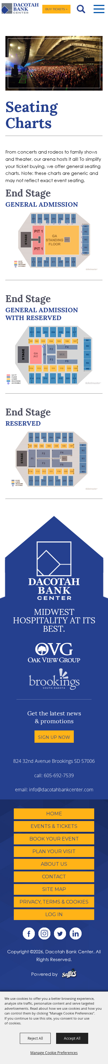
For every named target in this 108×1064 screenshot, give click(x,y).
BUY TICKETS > (56, 9)
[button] (99, 9)
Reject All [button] (35, 1038)
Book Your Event (54, 839)
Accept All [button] (72, 1038)
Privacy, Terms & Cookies (54, 902)
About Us (54, 864)
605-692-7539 (59, 775)
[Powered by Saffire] (69, 974)
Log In (54, 914)
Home (54, 814)
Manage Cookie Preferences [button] (54, 1052)
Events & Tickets (54, 826)
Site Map (54, 889)
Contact (54, 877)
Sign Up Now (54, 737)
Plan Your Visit (54, 851)
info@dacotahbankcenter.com (61, 789)
